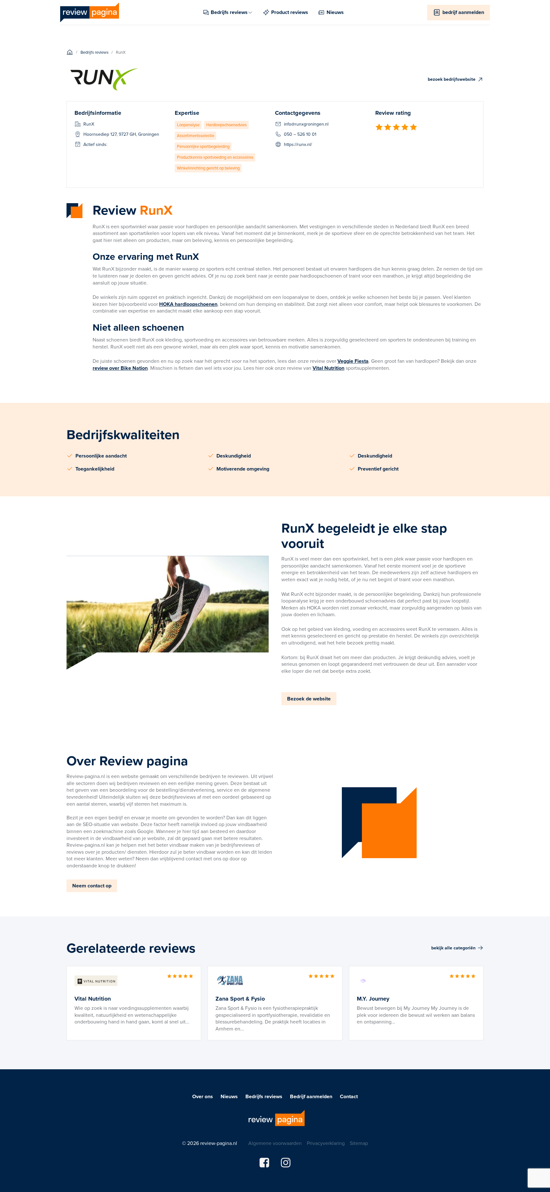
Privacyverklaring (326, 1143)
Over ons (202, 1096)
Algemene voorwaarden (275, 1143)
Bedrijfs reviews (263, 1096)
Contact (349, 1096)
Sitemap (359, 1143)
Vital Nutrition (328, 368)
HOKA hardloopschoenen (188, 304)
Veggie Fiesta (353, 361)
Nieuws (229, 1096)
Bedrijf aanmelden (311, 1096)
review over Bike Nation (120, 368)
